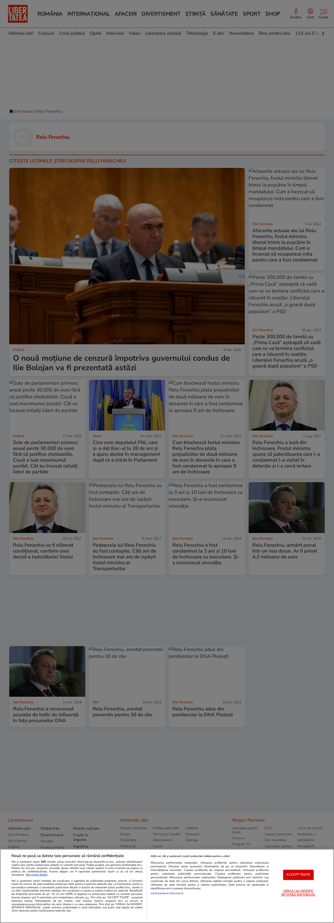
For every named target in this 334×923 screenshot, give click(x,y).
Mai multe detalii (36, 875)
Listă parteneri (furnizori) (167, 893)
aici (87, 897)
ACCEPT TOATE (298, 874)
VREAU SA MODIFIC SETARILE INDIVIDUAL (298, 893)
